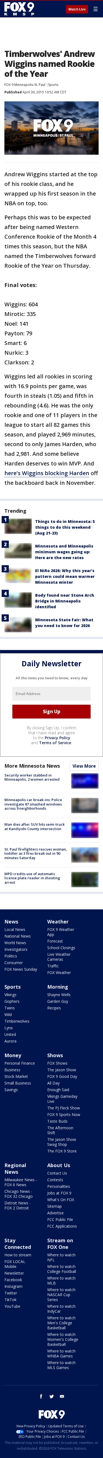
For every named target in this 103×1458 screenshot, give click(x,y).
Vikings (10, 994)
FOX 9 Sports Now (63, 1114)
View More (84, 766)
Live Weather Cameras (59, 957)
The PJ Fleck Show (63, 1107)
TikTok (10, 1299)
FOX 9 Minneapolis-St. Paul (24, 84)
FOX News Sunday (20, 969)
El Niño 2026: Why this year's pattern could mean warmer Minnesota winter (65, 576)
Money (12, 1055)
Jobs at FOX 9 (59, 1193)
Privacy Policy (57, 737)
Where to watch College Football (61, 1269)
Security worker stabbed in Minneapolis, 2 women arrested (32, 777)
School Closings (61, 947)
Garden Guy (57, 1001)
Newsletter (14, 1273)
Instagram (13, 1286)
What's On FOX (60, 1199)
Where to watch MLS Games (61, 1365)
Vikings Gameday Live (62, 1099)
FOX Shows (57, 1063)
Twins (9, 1007)
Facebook (13, 1279)
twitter (51, 1396)
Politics (10, 956)
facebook (41, 1396)
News (11, 921)
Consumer (13, 962)
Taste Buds (57, 1121)
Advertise (55, 1212)
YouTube (12, 1306)
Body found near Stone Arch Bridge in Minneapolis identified (64, 601)
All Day (53, 1083)
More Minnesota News (32, 765)
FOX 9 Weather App (60, 932)
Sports (53, 84)
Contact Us (57, 1173)
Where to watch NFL (61, 1257)
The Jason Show (61, 1069)
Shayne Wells (59, 994)
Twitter (10, 1293)
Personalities (58, 1186)
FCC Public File (60, 1219)
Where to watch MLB (61, 1280)
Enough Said (58, 1089)
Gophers (12, 1001)
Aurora (10, 1041)
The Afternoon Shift (60, 1130)
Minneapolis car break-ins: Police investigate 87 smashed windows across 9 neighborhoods (33, 804)
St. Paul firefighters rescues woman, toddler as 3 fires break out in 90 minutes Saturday (35, 853)
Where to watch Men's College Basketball (61, 1322)
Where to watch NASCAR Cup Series (61, 1294)
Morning (57, 986)
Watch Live (77, 9)
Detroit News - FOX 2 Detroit (17, 1205)
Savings (11, 1089)
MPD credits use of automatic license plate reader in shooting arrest (32, 878)
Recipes (54, 1007)
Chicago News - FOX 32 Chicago (18, 1194)
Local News (14, 929)
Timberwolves (16, 1021)
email (62, 1396)
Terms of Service (55, 742)
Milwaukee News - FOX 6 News (20, 1182)
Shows (55, 1055)
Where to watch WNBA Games (61, 1353)
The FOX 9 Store (62, 1151)
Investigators (15, 949)
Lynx (8, 1027)
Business (12, 1069)
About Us (58, 1165)
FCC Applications (62, 1226)
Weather (58, 921)
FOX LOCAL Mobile (14, 1264)
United (10, 1034)
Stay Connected (17, 1243)
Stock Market (16, 1076)
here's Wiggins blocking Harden (46, 473)
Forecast (55, 941)
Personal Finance (19, 1063)
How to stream (17, 1254)
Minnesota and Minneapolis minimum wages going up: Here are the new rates (64, 551)
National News (17, 936)
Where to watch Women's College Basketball (62, 1339)
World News (15, 942)
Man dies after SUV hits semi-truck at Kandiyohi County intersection (34, 826)
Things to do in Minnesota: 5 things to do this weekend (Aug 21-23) (65, 527)
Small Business (17, 1083)
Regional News (15, 1168)
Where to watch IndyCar (61, 1309)
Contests (55, 1179)
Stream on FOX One (60, 1243)
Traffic (53, 966)
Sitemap (54, 1206)
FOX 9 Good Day (62, 1076)
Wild (8, 1014)
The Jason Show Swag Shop (61, 1142)
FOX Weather (59, 972)
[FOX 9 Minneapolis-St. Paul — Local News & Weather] (20, 8)
